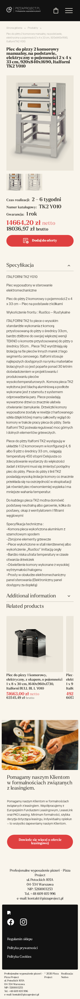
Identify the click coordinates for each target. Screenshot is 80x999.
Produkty (33, 28)
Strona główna (14, 28)
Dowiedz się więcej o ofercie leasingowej (40, 841)
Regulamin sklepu (19, 939)
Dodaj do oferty (44, 240)
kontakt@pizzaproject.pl (45, 898)
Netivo (64, 977)
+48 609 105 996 (42, 894)
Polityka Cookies (19, 957)
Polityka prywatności (22, 948)
